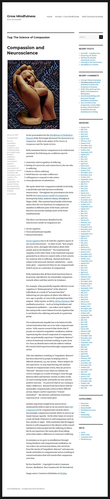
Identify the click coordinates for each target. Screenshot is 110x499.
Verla (82, 80)
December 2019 (86, 309)
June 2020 (84, 295)
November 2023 (86, 202)
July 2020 (84, 293)
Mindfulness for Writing (89, 112)
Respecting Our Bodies (89, 56)
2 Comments (11, 194)
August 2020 (85, 290)
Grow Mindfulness (21, 16)
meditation (11, 159)
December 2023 (86, 200)
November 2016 (86, 381)
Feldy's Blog (85, 89)
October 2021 (85, 259)
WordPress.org (86, 439)
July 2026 (84, 130)
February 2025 (86, 168)
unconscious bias (13, 186)
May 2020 (84, 297)
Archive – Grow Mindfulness (67, 17)
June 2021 (84, 268)
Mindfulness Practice (88, 410)
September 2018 (86, 342)
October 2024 (85, 177)
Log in (83, 432)
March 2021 (85, 275)
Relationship (85, 415)
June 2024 (84, 186)
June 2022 (84, 241)
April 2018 (84, 354)
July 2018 (84, 347)
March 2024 (85, 193)
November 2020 (86, 284)
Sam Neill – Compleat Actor (90, 53)
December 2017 (86, 363)
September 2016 (86, 386)
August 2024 (85, 182)
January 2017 (85, 376)
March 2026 (85, 139)
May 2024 (84, 188)
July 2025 (84, 157)
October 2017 (85, 367)
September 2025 (86, 152)
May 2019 (84, 324)
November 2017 (86, 365)
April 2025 (84, 164)
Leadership (85, 406)
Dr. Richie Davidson (61, 301)
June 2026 (84, 132)
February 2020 (86, 304)
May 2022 (84, 243)
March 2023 (85, 220)
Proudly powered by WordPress (33, 489)
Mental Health (86, 408)
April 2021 (84, 272)
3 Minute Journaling (94, 80)
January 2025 (85, 170)
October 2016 (85, 383)
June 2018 (84, 349)
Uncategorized (12, 138)
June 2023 (84, 213)
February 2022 (86, 250)
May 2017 (84, 372)
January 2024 (85, 198)
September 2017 (86, 370)
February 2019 (86, 331)
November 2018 (86, 338)
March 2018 (85, 356)
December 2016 (86, 379)
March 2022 (85, 247)
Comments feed (86, 437)
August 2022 (85, 236)
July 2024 (84, 184)
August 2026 (85, 127)
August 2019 (85, 318)
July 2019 (84, 320)
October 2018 (85, 340)
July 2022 (84, 238)
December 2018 (86, 336)
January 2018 (85, 361)
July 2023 (84, 211)
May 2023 (84, 216)
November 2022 (86, 229)
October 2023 (85, 204)
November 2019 (86, 311)
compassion (11, 143)
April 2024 (84, 191)
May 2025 (84, 161)
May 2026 (84, 134)
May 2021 (84, 270)
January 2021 (85, 279)
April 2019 (84, 327)
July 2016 (84, 388)
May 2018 (84, 352)
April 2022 (84, 245)
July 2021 (84, 265)
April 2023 (84, 218)
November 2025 (86, 148)
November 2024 (86, 175)
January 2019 (85, 333)
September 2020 (87, 288)
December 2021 (86, 254)
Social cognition (33, 241)
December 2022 (86, 227)
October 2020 (85, 286)
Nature (83, 412)
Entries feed (85, 435)
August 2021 (85, 263)
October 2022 (85, 232)
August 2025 (85, 155)
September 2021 (86, 261)
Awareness (84, 403)
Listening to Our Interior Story (91, 62)
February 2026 (86, 141)
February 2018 (86, 358)
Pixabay (63, 473)
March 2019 (85, 329)
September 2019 (86, 315)
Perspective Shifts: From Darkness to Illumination (90, 91)
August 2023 (85, 209)
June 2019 (84, 322)
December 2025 (86, 145)
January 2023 (85, 225)
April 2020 (84, 299)
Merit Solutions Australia (92, 17)
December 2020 (86, 281)
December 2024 (86, 173)
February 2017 (85, 374)
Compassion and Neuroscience (25, 50)
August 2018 (85, 345)
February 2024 (86, 195)
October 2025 (85, 150)
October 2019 (85, 313)
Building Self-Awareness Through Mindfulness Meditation (90, 98)
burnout (10, 141)
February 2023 (86, 222)
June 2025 (84, 159)
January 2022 (85, 252)
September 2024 (87, 179)
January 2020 (85, 306)
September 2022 (86, 234)
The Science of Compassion (12, 179)
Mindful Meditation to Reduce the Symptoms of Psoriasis (90, 85)
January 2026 (85, 143)
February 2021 (86, 277)
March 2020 (85, 302)
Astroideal (84, 96)
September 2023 (86, 207)
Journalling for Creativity (89, 65)
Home (49, 17)
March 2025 (85, 166)
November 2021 (86, 256)
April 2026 (84, 136)
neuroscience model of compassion (52, 195)
